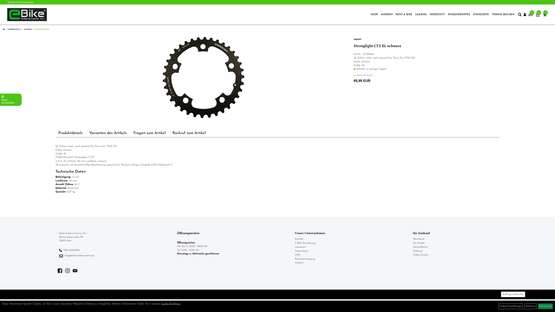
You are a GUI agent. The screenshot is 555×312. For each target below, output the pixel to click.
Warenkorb (419, 239)
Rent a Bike (404, 14)
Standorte (481, 14)
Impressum (300, 247)
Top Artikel (418, 243)
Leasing (421, 14)
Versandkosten (420, 247)
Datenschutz (301, 251)
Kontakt (299, 239)
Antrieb (28, 29)
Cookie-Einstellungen (510, 306)
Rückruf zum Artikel (189, 133)
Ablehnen (530, 306)
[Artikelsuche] (519, 15)
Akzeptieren (545, 306)
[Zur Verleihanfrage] (530, 15)
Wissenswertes (459, 14)
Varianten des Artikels (108, 133)
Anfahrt (299, 263)
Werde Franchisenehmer (20, 2)
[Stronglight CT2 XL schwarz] (203, 77)
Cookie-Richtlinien (171, 304)
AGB (297, 255)
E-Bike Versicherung (305, 243)
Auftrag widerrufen (513, 294)
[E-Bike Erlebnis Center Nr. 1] (27, 14)
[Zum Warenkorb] (544, 15)
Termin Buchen (503, 14)
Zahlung (417, 251)
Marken (387, 14)
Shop (374, 14)
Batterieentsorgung (305, 259)
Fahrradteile (14, 29)
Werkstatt (437, 14)
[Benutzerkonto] (525, 15)
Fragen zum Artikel (149, 133)
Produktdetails (70, 133)
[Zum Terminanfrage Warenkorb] (538, 15)
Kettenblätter (42, 29)
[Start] (3, 29)
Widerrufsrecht (421, 255)
